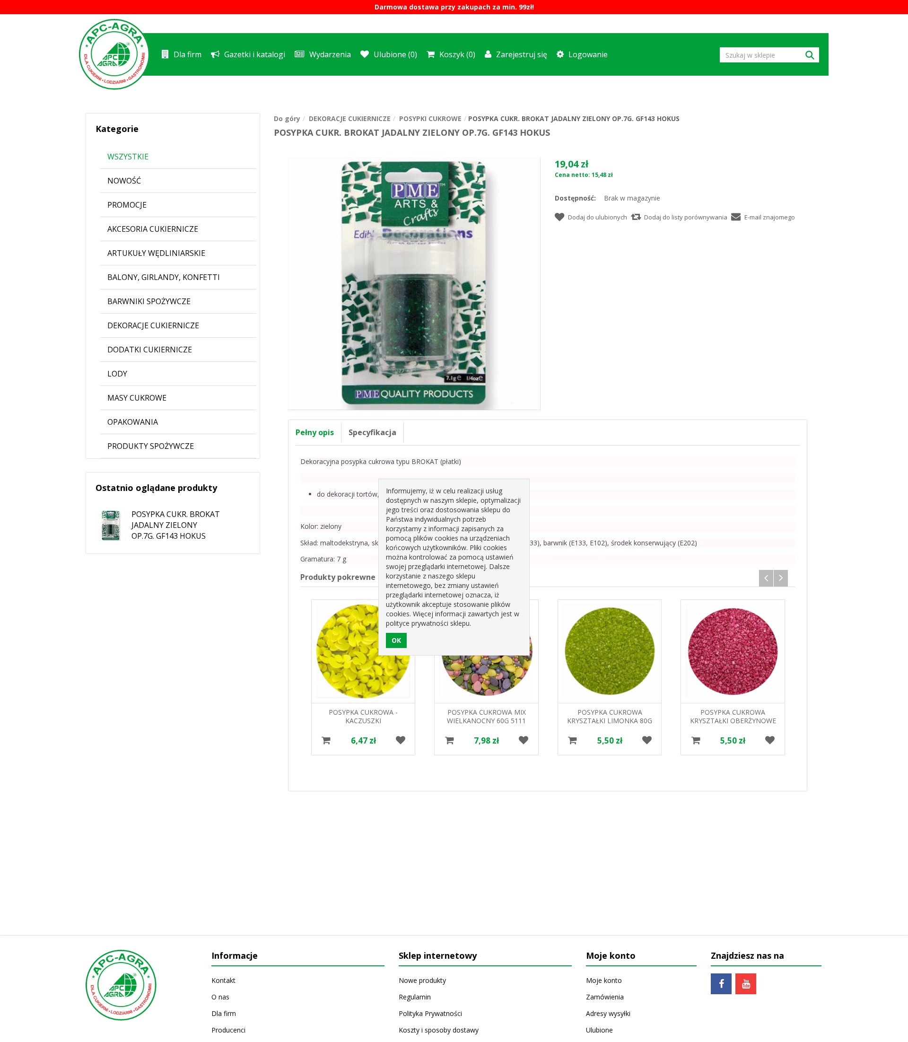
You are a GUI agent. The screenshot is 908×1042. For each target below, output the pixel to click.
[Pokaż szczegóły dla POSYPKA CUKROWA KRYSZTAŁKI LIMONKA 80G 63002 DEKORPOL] (609, 651)
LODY (117, 373)
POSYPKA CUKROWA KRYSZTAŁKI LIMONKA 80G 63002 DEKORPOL (609, 721)
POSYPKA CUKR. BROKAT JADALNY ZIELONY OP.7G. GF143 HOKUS (175, 525)
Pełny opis (315, 432)
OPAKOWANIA (132, 422)
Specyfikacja (372, 432)
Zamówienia (605, 996)
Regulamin (415, 996)
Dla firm (187, 54)
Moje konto (604, 980)
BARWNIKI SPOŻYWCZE (149, 301)
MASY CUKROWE (136, 398)
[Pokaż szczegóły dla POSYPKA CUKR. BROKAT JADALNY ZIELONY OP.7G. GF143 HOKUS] (106, 522)
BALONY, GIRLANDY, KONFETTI (163, 277)
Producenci (228, 1029)
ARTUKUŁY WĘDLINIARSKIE (156, 253)
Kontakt (223, 980)
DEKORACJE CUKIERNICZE (153, 325)
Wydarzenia (330, 54)
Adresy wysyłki (608, 1013)
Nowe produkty (422, 980)
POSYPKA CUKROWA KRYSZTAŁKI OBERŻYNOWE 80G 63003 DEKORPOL (733, 721)
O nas (220, 996)
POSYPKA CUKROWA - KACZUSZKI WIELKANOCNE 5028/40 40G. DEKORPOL (363, 725)
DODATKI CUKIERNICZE (149, 349)
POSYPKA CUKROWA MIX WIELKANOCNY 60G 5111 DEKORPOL (486, 721)
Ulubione (599, 1029)
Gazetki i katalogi (254, 54)
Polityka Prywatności (430, 1013)
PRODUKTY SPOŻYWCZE (150, 446)
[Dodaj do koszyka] (326, 740)
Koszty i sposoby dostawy (439, 1029)
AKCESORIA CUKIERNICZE (152, 229)
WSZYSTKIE (127, 156)
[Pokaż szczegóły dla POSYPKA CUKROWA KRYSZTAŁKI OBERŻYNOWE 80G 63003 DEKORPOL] (732, 651)
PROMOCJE (127, 205)
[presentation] (766, 578)
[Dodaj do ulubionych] (400, 740)
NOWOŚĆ (124, 180)
